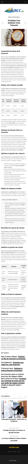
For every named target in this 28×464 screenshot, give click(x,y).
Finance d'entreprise (14, 17)
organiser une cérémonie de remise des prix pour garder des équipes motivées (13, 381)
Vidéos (19, 451)
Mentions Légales (12, 451)
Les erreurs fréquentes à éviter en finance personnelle (14, 438)
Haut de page (12, 460)
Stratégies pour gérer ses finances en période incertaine (14, 430)
